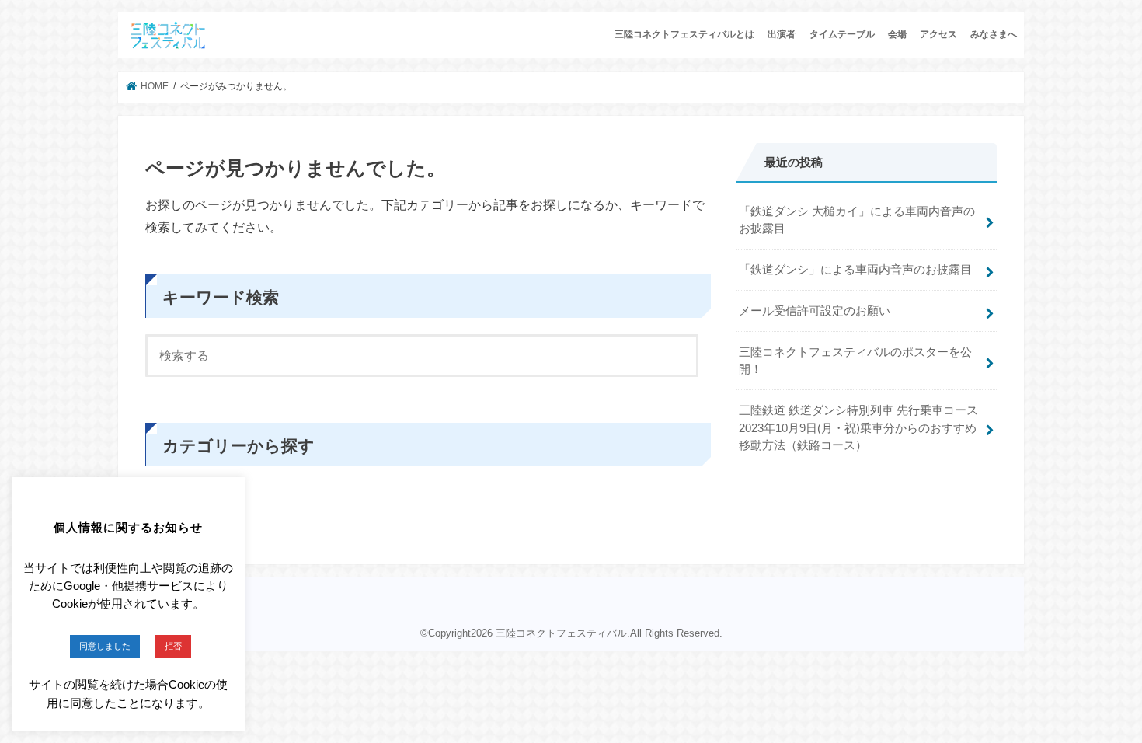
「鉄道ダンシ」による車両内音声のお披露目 (855, 269)
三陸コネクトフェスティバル (561, 633)
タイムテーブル (842, 34)
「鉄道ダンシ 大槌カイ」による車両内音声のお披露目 (857, 220)
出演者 (782, 34)
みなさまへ (993, 34)
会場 (897, 34)
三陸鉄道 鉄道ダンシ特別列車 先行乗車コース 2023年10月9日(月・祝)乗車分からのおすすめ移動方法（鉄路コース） (858, 427)
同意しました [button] (105, 646)
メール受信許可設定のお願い (814, 311)
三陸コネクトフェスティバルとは (684, 34)
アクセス (938, 34)
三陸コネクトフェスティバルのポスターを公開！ (855, 360)
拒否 (173, 646)
